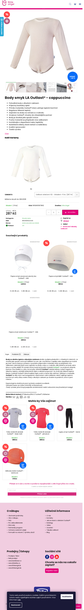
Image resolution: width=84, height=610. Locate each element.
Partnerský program (15, 528)
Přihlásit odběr (42, 494)
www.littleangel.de (14, 568)
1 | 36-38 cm (25, 291)
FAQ (9, 520)
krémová (25, 223)
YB (57, 557)
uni (23, 225)
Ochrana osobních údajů (17, 530)
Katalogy (50, 523)
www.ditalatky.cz (14, 563)
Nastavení (15, 605)
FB (47, 557)
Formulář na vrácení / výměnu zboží (21, 532)
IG (52, 557)
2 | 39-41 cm (25, 347)
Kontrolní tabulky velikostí (69, 228)
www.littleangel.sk (14, 566)
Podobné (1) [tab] (16, 354)
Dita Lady (11, 525)
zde (19, 600)
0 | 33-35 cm (14, 291)
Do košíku (71, 212)
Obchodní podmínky (15, 516)
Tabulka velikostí (52, 530)
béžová (31, 223)
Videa (49, 525)
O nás (49, 516)
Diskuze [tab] (26, 354)
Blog (48, 532)
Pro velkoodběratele (15, 523)
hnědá (37, 223)
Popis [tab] (7, 354)
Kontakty (50, 518)
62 (31, 189)
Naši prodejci (12, 558)
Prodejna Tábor (13, 556)
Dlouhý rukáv (26, 218)
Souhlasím (67, 596)
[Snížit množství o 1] (48, 212)
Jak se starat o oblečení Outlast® (58, 520)
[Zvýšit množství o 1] (58, 212)
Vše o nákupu (13, 518)
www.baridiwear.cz (14, 561)
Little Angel (65, 205)
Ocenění (50, 528)
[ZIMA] (69, 417)
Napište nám (52, 570)
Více (7, 133)
